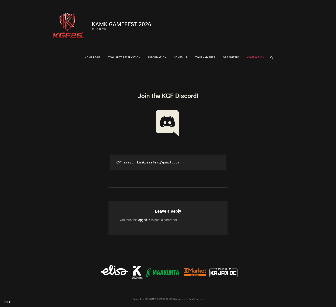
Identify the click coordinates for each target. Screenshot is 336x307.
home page (73, 57)
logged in (144, 220)
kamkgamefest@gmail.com (158, 162)
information (157, 57)
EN (5, 302)
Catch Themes (196, 299)
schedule (181, 57)
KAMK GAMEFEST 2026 (121, 24)
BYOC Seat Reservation (124, 57)
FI (8, 302)
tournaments (205, 57)
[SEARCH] (271, 57)
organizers (231, 57)
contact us (255, 57)
